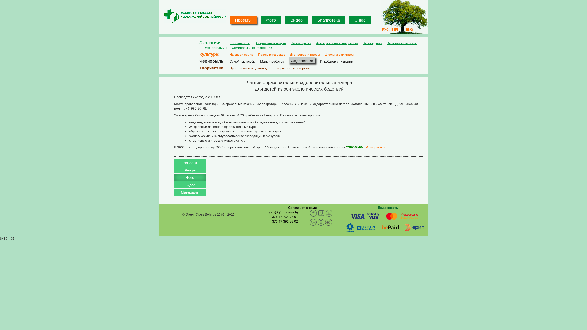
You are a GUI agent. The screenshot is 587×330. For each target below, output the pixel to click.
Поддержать (388, 207)
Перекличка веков (271, 54)
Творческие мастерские (293, 68)
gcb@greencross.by (284, 212)
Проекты (243, 20)
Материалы (190, 192)
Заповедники (372, 43)
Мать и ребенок (272, 61)
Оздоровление (302, 60)
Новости (190, 162)
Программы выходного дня (250, 68)
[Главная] (195, 16)
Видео (297, 20)
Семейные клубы (242, 61)
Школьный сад (240, 43)
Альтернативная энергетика (337, 43)
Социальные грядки (271, 43)
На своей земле (241, 54)
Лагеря (190, 170)
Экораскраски (301, 43)
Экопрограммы (215, 47)
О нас (359, 20)
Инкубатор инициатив (336, 61)
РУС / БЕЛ (390, 29)
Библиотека (328, 20)
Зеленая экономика (402, 43)
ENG (409, 29)
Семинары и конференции (252, 47)
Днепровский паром (305, 54)
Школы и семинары (339, 54)
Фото (271, 20)
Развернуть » (375, 147)
